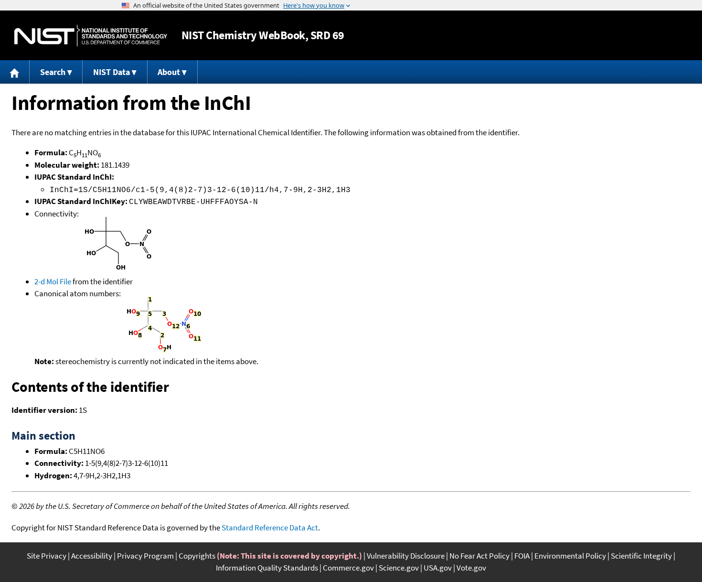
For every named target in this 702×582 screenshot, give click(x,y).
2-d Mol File (52, 281)
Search (52, 71)
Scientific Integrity (641, 555)
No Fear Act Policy (479, 555)
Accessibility (91, 555)
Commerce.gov (348, 567)
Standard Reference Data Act (270, 527)
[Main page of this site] (15, 72)
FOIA (522, 555)
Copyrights (197, 555)
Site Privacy (46, 555)
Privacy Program (145, 555)
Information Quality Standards (267, 567)
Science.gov (399, 567)
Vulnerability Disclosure (406, 555)
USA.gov (438, 567)
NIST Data (111, 71)
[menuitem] (15, 72)
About (169, 71)
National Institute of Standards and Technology (90, 35)
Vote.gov (471, 567)
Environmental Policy (570, 555)
